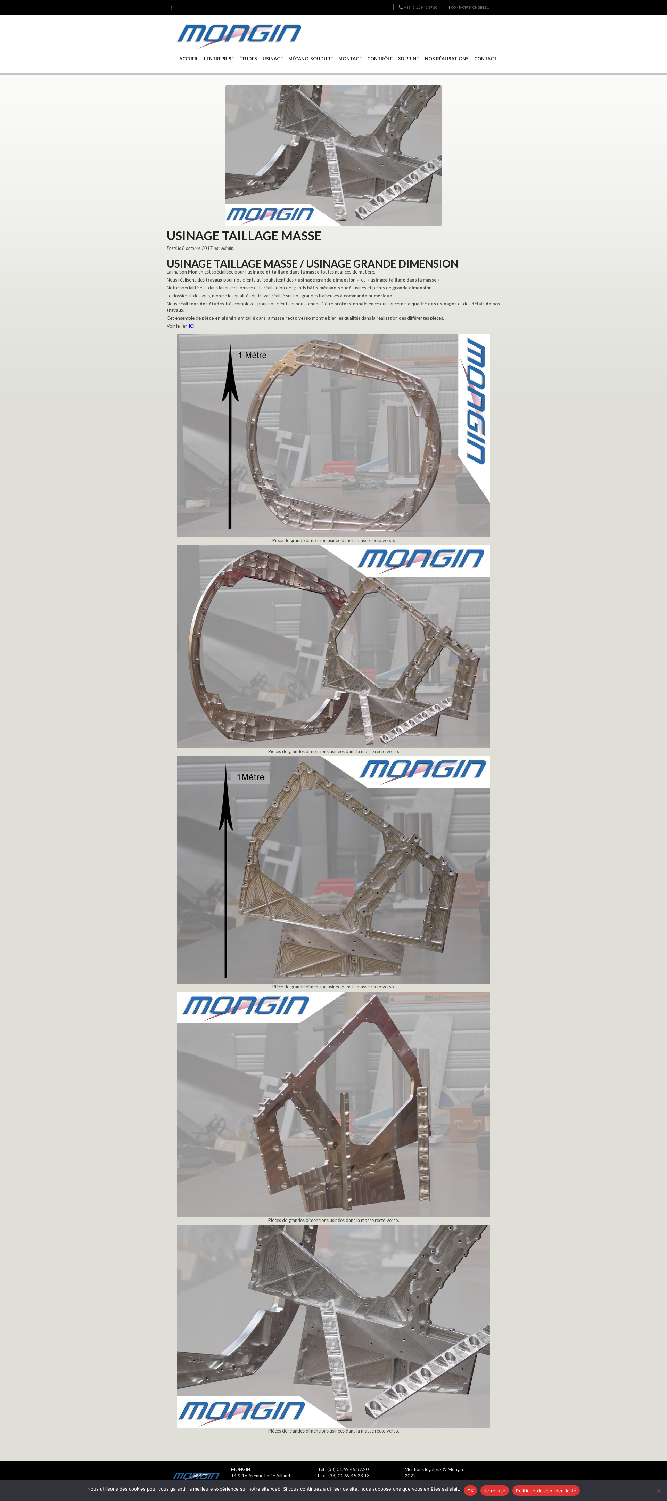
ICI (192, 326)
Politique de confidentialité (546, 1490)
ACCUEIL (188, 59)
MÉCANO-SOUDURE (310, 59)
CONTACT (485, 59)
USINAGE (273, 59)
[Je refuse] (658, 1490)
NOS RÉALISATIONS (447, 59)
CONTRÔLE (380, 59)
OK (470, 1490)
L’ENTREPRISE (219, 59)
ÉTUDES (248, 59)
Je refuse (494, 1490)
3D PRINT (408, 59)
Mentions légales (422, 1469)
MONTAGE (350, 59)
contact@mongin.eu (470, 7)
